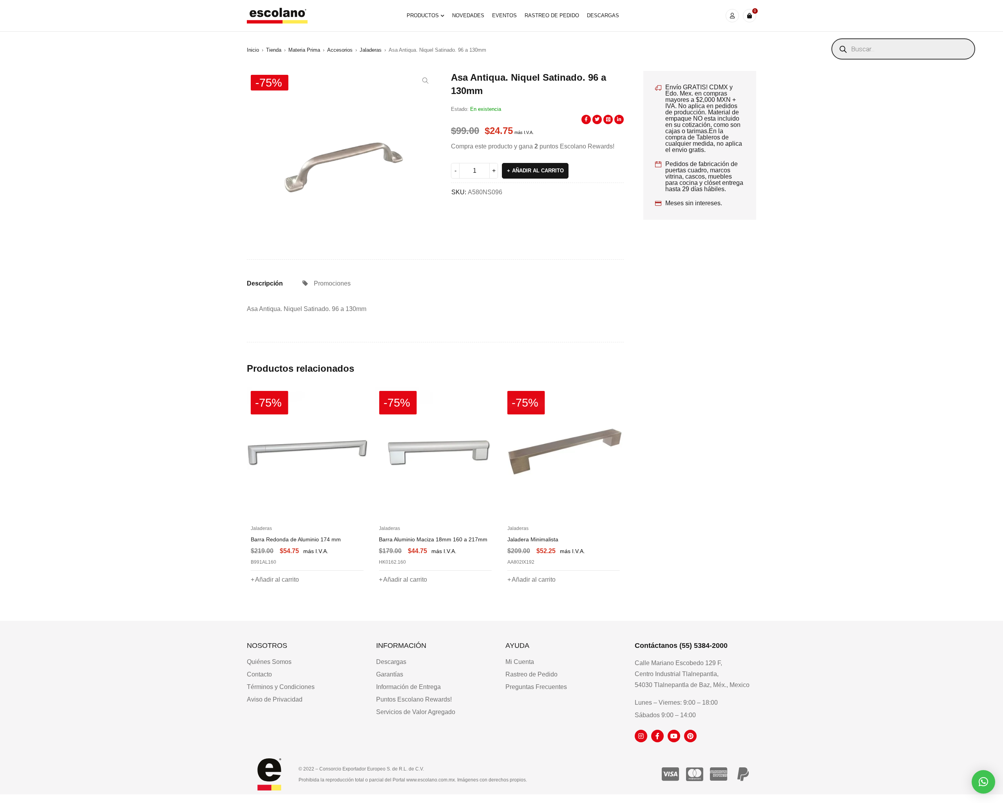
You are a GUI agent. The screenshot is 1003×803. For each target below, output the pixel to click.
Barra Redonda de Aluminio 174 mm (296, 539)
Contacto (259, 674)
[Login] (732, 15)
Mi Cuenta (519, 661)
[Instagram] (641, 736)
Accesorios (340, 50)
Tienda (273, 50)
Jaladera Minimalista (532, 539)
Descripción (265, 283)
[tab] (265, 283)
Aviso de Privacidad (274, 699)
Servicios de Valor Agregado (415, 712)
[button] (425, 81)
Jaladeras (371, 50)
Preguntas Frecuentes (536, 687)
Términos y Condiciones (281, 687)
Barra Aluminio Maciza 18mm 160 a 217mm (433, 539)
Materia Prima (304, 50)
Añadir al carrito (538, 171)
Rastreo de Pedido (531, 674)
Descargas (391, 661)
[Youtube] (674, 736)
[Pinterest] (690, 736)
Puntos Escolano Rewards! (414, 699)
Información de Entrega (408, 687)
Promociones (332, 283)
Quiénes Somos (269, 661)
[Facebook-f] (657, 736)
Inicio (253, 50)
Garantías (389, 674)
